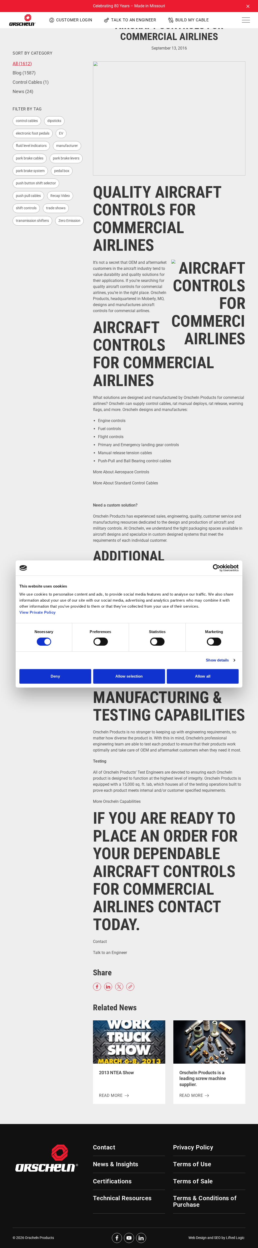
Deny (55, 676)
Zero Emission (69, 221)
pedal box (61, 171)
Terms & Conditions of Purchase (205, 1201)
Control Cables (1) (31, 82)
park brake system (30, 171)
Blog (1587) (24, 72)
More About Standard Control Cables (125, 483)
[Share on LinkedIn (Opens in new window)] (108, 987)
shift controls (26, 208)
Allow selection (129, 676)
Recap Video (60, 196)
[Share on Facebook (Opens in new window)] (97, 987)
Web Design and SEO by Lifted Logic (216, 1238)
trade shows (56, 208)
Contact (100, 941)
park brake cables (29, 158)
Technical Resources (122, 1198)
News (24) (23, 91)
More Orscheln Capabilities (117, 801)
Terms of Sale (193, 1181)
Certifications (112, 1181)
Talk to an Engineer (110, 952)
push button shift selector (36, 183)
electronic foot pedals (32, 133)
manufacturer (67, 146)
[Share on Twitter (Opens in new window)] (119, 987)
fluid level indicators (31, 146)
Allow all (202, 676)
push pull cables (28, 196)
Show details (217, 660)
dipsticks (54, 121)
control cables (27, 121)
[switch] (100, 642)
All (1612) (22, 63)
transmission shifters (32, 221)
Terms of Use (192, 1164)
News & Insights (115, 1164)
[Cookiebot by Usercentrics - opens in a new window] (217, 568)
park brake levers (66, 158)
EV (61, 133)
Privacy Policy (193, 1147)
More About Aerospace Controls (121, 472)
